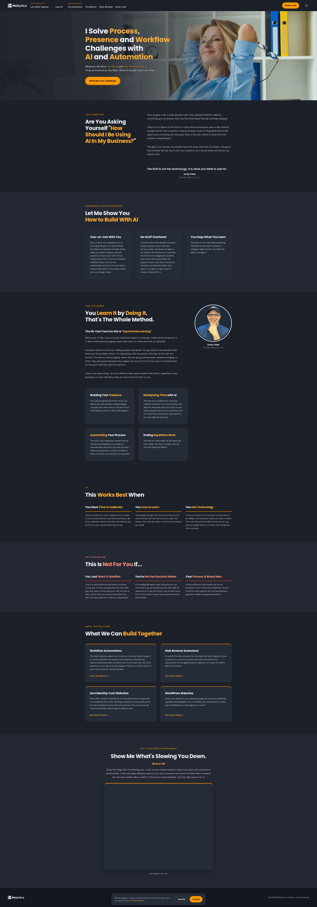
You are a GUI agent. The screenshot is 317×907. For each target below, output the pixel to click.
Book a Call (121, 7)
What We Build (106, 7)
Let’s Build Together (39, 7)
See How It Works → (175, 676)
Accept (196, 899)
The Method (90, 7)
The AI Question (75, 7)
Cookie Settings (302, 897)
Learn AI (59, 7)
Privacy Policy (138, 900)
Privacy (291, 897)
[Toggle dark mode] (306, 5)
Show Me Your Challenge (102, 80)
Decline (181, 899)
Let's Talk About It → (100, 676)
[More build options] (50, 7)
